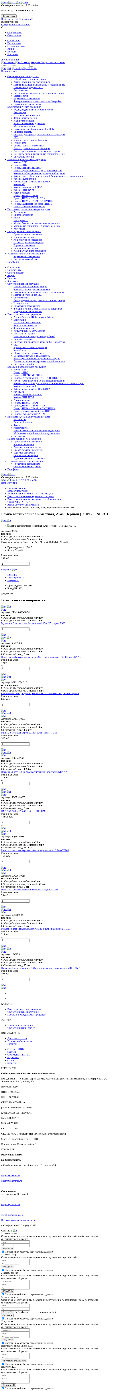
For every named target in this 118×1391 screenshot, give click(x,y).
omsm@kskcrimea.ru (11, 1180)
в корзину (6, 569)
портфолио (13, 1057)
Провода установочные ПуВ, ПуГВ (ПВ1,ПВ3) (38, 170)
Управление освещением (27, 98)
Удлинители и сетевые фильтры (30, 140)
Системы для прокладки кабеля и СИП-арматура (39, 134)
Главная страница (16, 488)
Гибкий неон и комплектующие (30, 79)
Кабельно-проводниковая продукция (26, 159)
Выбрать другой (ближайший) (17, 19)
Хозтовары (19, 228)
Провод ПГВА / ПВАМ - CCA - (30, 198)
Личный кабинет (10, 59)
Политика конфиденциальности (18, 1220)
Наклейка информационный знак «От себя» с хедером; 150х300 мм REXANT (42, 657)
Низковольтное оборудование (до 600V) (34, 129)
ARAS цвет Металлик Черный (23, 504)
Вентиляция (20, 112)
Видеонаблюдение (23, 215)
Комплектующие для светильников (32, 82)
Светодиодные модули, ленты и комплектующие (39, 93)
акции (10, 1060)
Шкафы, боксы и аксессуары (29, 145)
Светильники (21, 90)
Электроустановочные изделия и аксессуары (37, 151)
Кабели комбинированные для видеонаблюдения (39, 173)
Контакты (12, 54)
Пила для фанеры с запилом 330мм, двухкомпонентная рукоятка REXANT (40, 968)
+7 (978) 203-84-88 (27, 68)
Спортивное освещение (26, 248)
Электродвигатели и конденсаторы (32, 148)
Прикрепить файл (47, 1312)
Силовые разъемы (23, 131)
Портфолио (13, 262)
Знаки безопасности (24, 120)
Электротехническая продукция (24, 107)
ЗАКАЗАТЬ (7, 1248)
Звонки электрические (25, 118)
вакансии (12, 1052)
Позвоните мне (9, 71)
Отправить (7, 1315)
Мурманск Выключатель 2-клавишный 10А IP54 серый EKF (33, 623)
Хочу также (7, 1340)
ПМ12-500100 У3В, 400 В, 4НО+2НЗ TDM (23, 811)
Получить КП (8, 1385)
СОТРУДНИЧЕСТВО (18, 1054)
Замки (17, 217)
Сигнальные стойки (24, 156)
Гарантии (12, 1044)
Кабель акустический (25, 179)
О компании (13, 40)
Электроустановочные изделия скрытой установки (34, 499)
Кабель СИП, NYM (24, 190)
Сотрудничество (16, 46)
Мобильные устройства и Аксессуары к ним (37, 226)
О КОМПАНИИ (16, 1049)
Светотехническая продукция (23, 76)
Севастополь (23, 24)
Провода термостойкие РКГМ (29, 206)
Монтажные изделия (24, 126)
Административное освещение (30, 251)
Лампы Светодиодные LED (28, 87)
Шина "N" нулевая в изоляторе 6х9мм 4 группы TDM (29, 889)
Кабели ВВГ (20, 162)
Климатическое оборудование (29, 123)
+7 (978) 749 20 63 (10, 1204)
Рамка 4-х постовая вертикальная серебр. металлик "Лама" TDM (35, 850)
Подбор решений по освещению (24, 231)
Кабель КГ (19, 184)
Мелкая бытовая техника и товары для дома (37, 223)
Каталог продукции (17, 491)
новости (11, 1063)
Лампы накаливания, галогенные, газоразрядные (39, 84)
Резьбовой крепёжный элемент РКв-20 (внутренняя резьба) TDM (35, 928)
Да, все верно (8, 16)
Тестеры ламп (21, 95)
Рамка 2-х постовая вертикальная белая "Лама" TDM (29, 732)
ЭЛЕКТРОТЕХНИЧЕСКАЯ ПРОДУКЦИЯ (30, 493)
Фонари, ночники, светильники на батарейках (38, 101)
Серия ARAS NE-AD (18, 502)
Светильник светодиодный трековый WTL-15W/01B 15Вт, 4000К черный (40, 693)
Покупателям (14, 43)
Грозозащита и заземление (27, 115)
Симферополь (8, 24)
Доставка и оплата (17, 1038)
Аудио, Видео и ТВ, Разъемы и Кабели (34, 109)
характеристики (15, 577)
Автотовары (20, 212)
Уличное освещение (24, 237)
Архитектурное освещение (28, 239)
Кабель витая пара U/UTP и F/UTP (32, 181)
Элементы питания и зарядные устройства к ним (39, 154)
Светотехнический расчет (27, 259)
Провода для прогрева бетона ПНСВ (33, 203)
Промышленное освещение (28, 234)
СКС (16, 137)
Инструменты (21, 220)
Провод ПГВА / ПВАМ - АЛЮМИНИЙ (34, 201)
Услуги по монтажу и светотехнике (26, 253)
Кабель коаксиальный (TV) (28, 187)
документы (13, 580)
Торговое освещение (24, 245)
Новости (11, 51)
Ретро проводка (22, 192)
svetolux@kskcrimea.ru (12, 1215)
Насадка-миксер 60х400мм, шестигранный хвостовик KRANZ (34, 772)
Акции (11, 49)
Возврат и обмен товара (19, 1041)
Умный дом (20, 143)
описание (12, 575)
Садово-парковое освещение (28, 242)
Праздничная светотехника (28, 104)
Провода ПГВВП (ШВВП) (27, 167)
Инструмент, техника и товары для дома (28, 209)
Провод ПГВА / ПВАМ (26, 195)
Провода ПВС (21, 165)
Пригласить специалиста (14, 1361)
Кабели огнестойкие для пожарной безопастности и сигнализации (49, 176)
